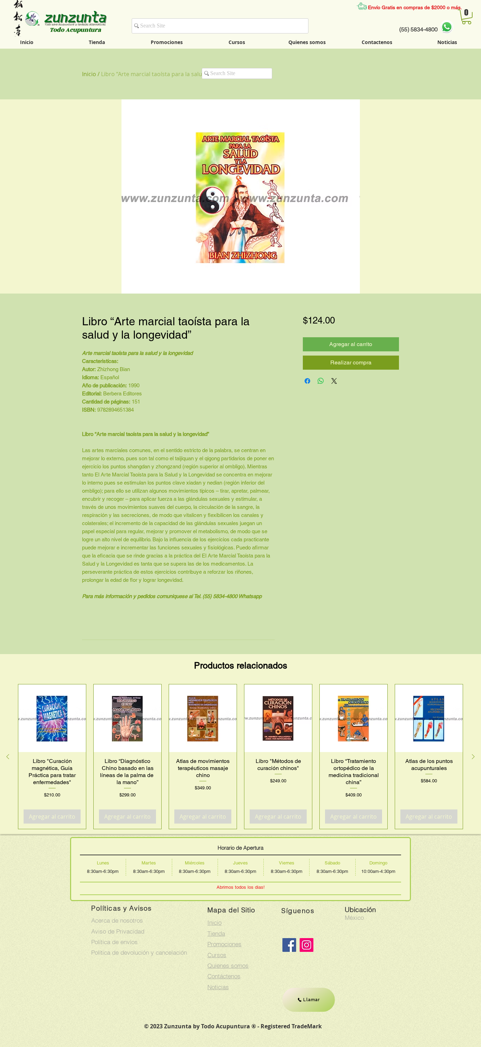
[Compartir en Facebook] (307, 381)
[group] (240, 757)
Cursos (216, 955)
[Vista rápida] (52, 718)
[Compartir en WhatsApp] (321, 381)
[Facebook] (289, 945)
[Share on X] (334, 381)
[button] (466, 17)
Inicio (89, 74)
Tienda (216, 933)
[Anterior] (8, 756)
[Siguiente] (473, 756)
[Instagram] (306, 945)
